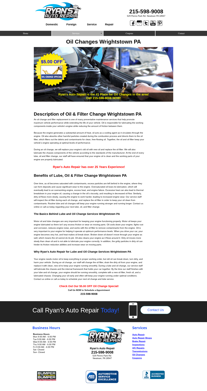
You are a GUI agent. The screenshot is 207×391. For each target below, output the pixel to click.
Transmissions (139, 351)
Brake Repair (138, 341)
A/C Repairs (138, 348)
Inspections (138, 344)
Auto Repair (138, 334)
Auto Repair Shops (142, 338)
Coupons (137, 358)
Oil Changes (138, 354)
